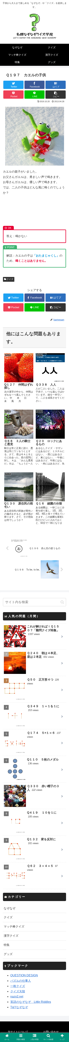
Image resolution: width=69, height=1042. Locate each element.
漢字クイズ (11, 935)
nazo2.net (16, 996)
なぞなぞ (9, 908)
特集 (7, 944)
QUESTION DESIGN (24, 975)
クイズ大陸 (17, 991)
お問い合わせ (51, 1031)
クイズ (9, 279)
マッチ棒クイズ (14, 926)
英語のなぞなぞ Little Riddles (30, 1001)
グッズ (8, 954)
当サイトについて (18, 1031)
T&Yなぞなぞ (19, 1007)
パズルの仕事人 (20, 980)
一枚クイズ (17, 986)
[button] (62, 602)
